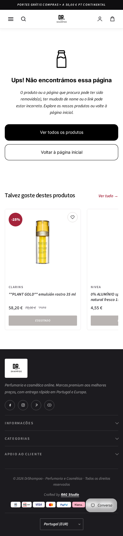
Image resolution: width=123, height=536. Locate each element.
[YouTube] (49, 405)
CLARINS (16, 287)
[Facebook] (10, 405)
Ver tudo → (108, 196)
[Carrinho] (112, 19)
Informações (19, 423)
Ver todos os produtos (61, 132)
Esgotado (42, 321)
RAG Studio (70, 494)
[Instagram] (23, 405)
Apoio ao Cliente (23, 454)
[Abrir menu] (11, 19)
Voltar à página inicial (61, 152)
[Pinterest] (36, 405)
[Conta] (100, 19)
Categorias (17, 438)
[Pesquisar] (23, 19)
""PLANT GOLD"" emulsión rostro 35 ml (42, 294)
